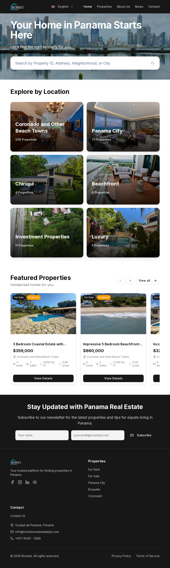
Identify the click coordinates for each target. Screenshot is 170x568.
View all (144, 280)
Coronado (95, 496)
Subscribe (144, 435)
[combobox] (62, 6)
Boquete (94, 489)
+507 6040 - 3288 (28, 538)
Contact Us (17, 516)
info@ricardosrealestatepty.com (37, 531)
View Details (43, 378)
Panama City (96, 482)
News (139, 6)
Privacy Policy (121, 556)
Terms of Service (148, 556)
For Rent (94, 469)
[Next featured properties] (130, 280)
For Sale (94, 476)
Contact (154, 6)
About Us (123, 6)
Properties (104, 6)
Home (88, 6)
